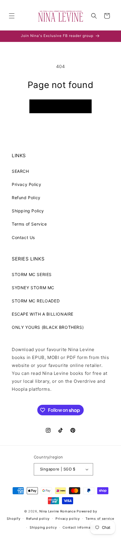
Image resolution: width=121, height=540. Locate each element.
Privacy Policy (26, 184)
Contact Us (23, 237)
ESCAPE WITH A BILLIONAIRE (42, 314)
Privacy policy (68, 519)
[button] (11, 15)
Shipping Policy (28, 210)
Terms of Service (29, 223)
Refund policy (38, 519)
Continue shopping (60, 106)
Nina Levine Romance (57, 511)
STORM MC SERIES (32, 274)
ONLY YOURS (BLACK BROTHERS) (48, 327)
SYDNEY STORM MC (33, 287)
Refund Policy (26, 197)
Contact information (80, 527)
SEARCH (20, 171)
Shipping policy (43, 527)
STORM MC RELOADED (36, 300)
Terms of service (99, 519)
